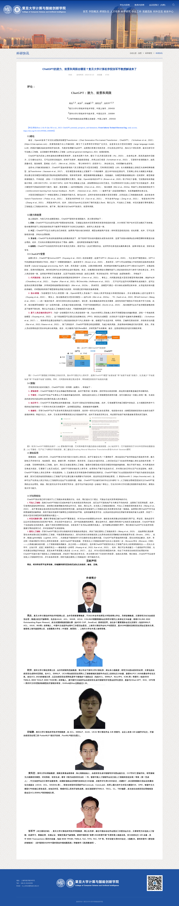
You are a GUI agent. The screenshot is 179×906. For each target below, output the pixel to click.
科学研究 (126, 11)
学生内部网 (125, 5)
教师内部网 (139, 5)
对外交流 (158, 11)
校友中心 (169, 11)
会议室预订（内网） (158, 5)
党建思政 (147, 11)
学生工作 (136, 11)
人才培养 (115, 11)
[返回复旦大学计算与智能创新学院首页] (36, 6)
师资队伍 (104, 11)
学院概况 (94, 11)
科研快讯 (159, 53)
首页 (85, 11)
